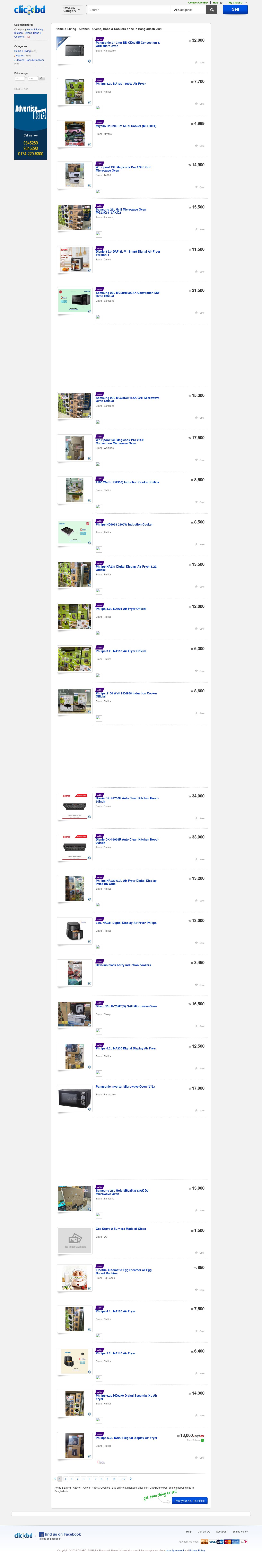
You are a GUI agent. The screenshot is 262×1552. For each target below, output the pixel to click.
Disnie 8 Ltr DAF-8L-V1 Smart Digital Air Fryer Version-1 (128, 253)
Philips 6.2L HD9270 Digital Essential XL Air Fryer (126, 1397)
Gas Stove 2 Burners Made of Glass (121, 1229)
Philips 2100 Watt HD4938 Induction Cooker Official (126, 695)
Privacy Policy (197, 1550)
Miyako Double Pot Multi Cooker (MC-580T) (126, 126)
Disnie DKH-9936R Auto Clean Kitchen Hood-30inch (127, 841)
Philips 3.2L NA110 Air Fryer (116, 1353)
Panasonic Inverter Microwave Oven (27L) (125, 1086)
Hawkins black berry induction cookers (123, 965)
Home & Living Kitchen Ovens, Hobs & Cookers (29, 32)
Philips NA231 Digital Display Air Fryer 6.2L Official (126, 568)
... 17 (122, 1479)
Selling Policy (240, 1531)
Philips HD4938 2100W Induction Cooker (124, 524)
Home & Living (22, 51)
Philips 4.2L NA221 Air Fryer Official (121, 609)
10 (114, 1479)
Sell (235, 9)
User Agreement (175, 1550)
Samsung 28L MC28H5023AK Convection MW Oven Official (128, 294)
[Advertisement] (133, 358)
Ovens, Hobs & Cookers (30, 60)
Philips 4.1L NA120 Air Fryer (116, 1311)
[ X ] (28, 36)
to (26, 78)
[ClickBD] (23, 1536)
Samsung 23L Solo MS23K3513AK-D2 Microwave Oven (122, 1192)
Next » (131, 1478)
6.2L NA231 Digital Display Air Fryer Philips (126, 923)
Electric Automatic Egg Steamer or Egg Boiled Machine (124, 1271)
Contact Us (204, 1531)
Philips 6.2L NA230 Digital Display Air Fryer (126, 1048)
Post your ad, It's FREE (190, 1501)
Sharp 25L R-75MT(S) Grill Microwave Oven (126, 1006)
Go (41, 78)
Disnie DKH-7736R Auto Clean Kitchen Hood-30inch (127, 799)
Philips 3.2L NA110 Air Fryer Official (121, 651)
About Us (221, 1531)
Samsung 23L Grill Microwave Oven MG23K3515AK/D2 (121, 211)
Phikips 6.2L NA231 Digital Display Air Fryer (126, 1438)
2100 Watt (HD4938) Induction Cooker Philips (127, 482)
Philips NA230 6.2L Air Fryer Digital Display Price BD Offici (126, 882)
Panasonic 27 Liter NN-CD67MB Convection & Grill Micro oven (128, 44)
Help (189, 1531)
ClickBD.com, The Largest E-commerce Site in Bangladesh (29, 10)
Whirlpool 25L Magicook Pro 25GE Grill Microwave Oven (123, 168)
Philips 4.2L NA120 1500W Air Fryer (121, 83)
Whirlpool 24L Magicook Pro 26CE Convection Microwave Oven (120, 441)
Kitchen (20, 55)
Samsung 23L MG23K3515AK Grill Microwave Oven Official (127, 399)
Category (69, 9)
